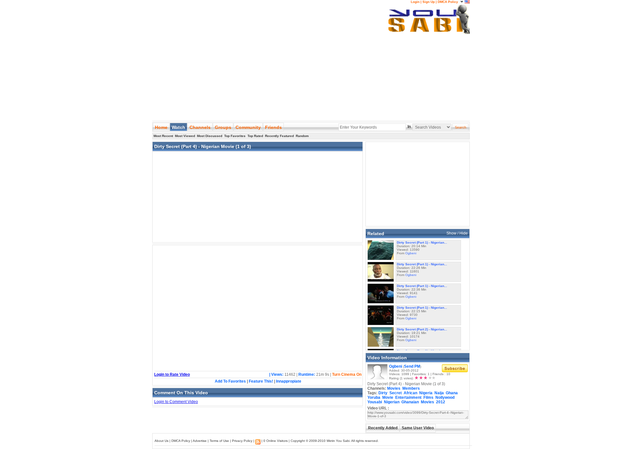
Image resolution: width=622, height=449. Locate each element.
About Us (161, 441)
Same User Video (418, 428)
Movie (387, 397)
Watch (178, 127)
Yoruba (373, 397)
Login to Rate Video (172, 374)
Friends (273, 127)
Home (161, 127)
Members (411, 388)
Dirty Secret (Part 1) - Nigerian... (422, 242)
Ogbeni (410, 253)
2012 (440, 402)
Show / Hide (457, 233)
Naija (439, 393)
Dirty (382, 393)
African (410, 393)
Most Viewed (185, 136)
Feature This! (261, 381)
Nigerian (391, 402)
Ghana (452, 393)
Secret (395, 393)
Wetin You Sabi (338, 441)
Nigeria (425, 393)
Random (302, 136)
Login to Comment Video (176, 401)
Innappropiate (288, 381)
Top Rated (255, 136)
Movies (393, 388)
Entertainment (408, 397)
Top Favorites (235, 136)
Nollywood (445, 397)
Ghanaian (410, 402)
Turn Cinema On (347, 374)
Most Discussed (209, 136)
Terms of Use (219, 441)
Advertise (200, 441)
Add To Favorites (230, 381)
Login (415, 2)
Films (428, 397)
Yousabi (374, 402)
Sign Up (428, 2)
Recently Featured (279, 136)
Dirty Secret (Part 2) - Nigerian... (422, 329)
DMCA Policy (448, 2)
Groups (223, 127)
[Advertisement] (270, 45)
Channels (200, 127)
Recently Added (382, 428)
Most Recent (163, 136)
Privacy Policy (242, 441)
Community (248, 127)
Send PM (412, 366)
